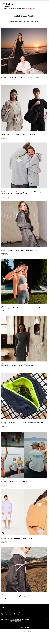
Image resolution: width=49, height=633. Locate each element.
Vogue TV (37, 21)
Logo (12, 608)
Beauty (16, 21)
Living (20, 21)
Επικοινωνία (7, 619)
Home (2, 619)
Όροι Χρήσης (22, 619)
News (25, 21)
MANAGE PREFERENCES (15, 621)
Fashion (12, 21)
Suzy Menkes (30, 21)
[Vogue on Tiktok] (10, 613)
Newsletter (12, 619)
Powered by (22, 627)
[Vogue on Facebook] (2, 613)
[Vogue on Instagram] (6, 613)
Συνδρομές (27, 619)
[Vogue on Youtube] (14, 613)
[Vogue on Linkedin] (18, 613)
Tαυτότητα (17, 619)
